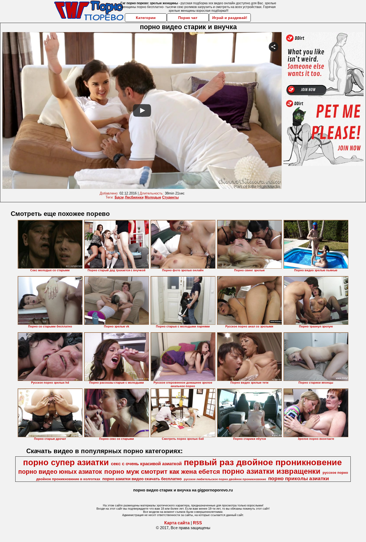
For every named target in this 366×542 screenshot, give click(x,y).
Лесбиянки (134, 197)
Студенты (170, 197)
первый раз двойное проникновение (263, 462)
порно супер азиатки (66, 462)
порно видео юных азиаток (60, 471)
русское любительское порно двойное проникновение (225, 479)
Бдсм (119, 197)
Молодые (153, 197)
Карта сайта (177, 523)
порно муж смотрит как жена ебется (162, 471)
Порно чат (187, 18)
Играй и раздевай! (229, 18)
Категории (146, 18)
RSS (197, 523)
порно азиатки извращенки (271, 471)
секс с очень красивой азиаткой (146, 463)
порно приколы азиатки (298, 478)
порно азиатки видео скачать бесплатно (142, 479)
